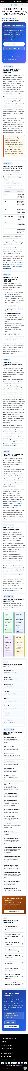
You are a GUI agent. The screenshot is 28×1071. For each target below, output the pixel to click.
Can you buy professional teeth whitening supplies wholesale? (13, 983)
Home (3, 18)
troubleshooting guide (12, 590)
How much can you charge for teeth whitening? (12, 956)
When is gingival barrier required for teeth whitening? (12, 950)
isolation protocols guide (10, 445)
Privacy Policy (4, 1060)
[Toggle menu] (1, 4)
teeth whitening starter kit (17, 345)
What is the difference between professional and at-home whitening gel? (12, 976)
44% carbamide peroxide (10, 228)
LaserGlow (7, 1068)
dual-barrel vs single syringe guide (12, 264)
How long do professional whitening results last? (11, 969)
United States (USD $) (7, 1053)
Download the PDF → (14, 911)
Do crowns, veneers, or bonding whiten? (10, 962)
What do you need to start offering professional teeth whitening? (11, 928)
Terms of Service (12, 1060)
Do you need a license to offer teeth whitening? (12, 943)
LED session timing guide (10, 441)
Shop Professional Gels (10, 44)
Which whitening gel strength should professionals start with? (12, 936)
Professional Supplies (11, 18)
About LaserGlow (10, 1022)
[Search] (22, 4)
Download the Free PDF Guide (12, 48)
